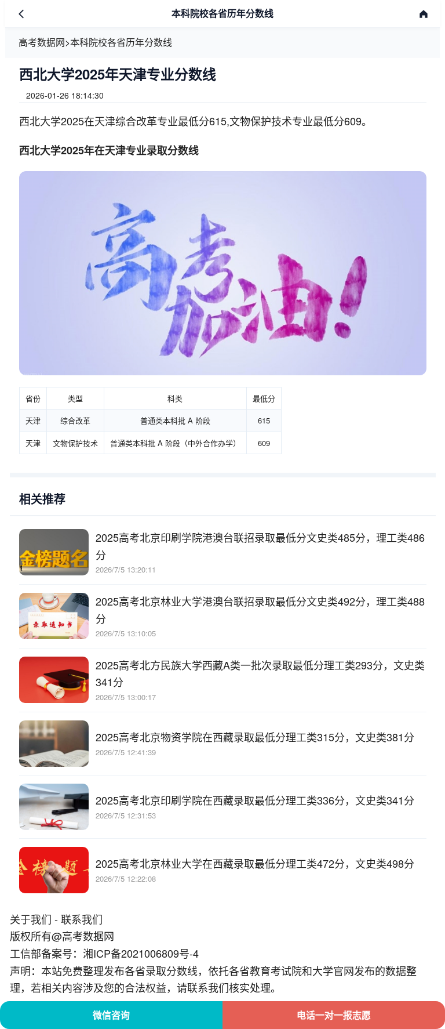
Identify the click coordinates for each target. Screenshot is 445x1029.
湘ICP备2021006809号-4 (141, 953)
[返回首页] (423, 14)
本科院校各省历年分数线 (121, 42)
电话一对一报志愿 (334, 1014)
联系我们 (82, 918)
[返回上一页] (21, 14)
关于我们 (31, 918)
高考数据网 (42, 42)
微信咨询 (111, 1014)
